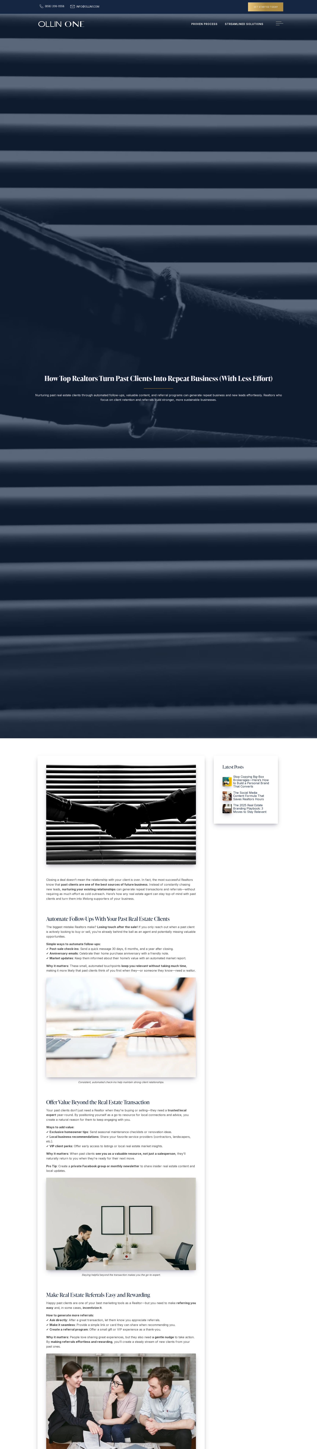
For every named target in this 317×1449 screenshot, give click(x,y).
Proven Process (204, 24)
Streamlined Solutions (244, 24)
